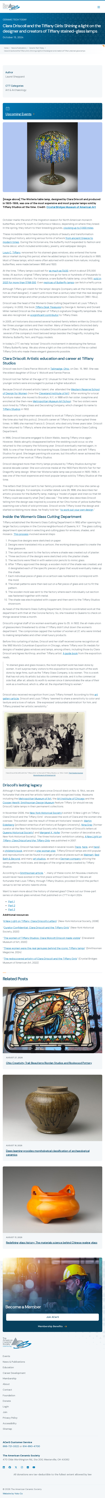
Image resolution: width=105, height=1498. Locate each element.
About (6, 1384)
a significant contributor (44, 315)
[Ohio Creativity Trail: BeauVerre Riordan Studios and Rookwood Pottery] (52, 1019)
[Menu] (100, 7)
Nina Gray (86, 824)
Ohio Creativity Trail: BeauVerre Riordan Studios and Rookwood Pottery (49, 1063)
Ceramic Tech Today (36, 48)
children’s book (13, 850)
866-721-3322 (11, 1446)
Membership (9, 1378)
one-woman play (46, 850)
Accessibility (9, 1423)
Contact (7, 1389)
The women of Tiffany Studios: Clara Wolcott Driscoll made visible (42, 938)
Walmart (89, 854)
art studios (39, 858)
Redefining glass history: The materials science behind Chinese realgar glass (51, 1242)
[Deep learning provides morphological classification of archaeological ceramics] (52, 1107)
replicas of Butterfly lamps (59, 282)
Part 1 (11, 901)
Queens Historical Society (18, 832)
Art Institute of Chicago (71, 798)
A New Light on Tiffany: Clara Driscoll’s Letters (29, 921)
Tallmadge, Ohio (59, 368)
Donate (7, 1401)
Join (5, 1412)
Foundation (9, 1395)
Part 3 (11, 909)
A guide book (70, 653)
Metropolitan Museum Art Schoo (52, 401)
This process (21, 534)
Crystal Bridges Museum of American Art (71, 207)
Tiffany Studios (11, 409)
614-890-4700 (31, 1446)
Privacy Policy (10, 1418)
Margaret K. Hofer (50, 832)
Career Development (14, 1373)
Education (8, 1367)
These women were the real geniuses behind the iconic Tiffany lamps (44, 948)
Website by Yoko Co (13, 1493)
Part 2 (11, 905)
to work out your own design (76, 509)
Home (6, 48)
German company (70, 858)
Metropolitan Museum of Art (35, 798)
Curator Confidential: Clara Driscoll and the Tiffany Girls (36, 927)
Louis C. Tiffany (11, 252)
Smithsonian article (31, 873)
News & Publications (18, 48)
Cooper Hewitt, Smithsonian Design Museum (28, 802)
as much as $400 (58, 270)
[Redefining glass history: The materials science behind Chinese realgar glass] (52, 1199)
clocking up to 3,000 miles (78, 227)
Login (6, 1406)
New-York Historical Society (46, 812)
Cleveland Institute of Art (54, 393)
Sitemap (7, 1429)
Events (6, 1356)
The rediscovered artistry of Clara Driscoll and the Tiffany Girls (40, 958)
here (78, 847)
